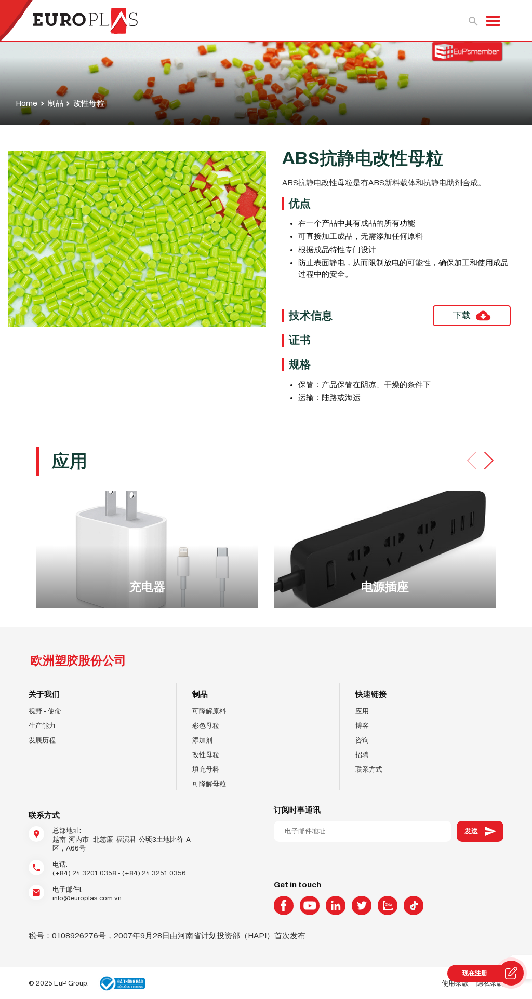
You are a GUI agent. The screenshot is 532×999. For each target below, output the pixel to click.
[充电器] (147, 549)
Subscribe (480, 831)
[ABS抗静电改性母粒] (137, 239)
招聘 (362, 755)
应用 (362, 711)
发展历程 (42, 740)
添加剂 (202, 740)
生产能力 (42, 726)
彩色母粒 (205, 726)
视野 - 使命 (45, 711)
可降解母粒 (209, 784)
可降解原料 (209, 711)
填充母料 (205, 769)
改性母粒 (205, 755)
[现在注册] (511, 973)
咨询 (362, 740)
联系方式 (368, 769)
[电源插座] (385, 549)
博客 (362, 726)
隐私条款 (489, 983)
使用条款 (455, 983)
